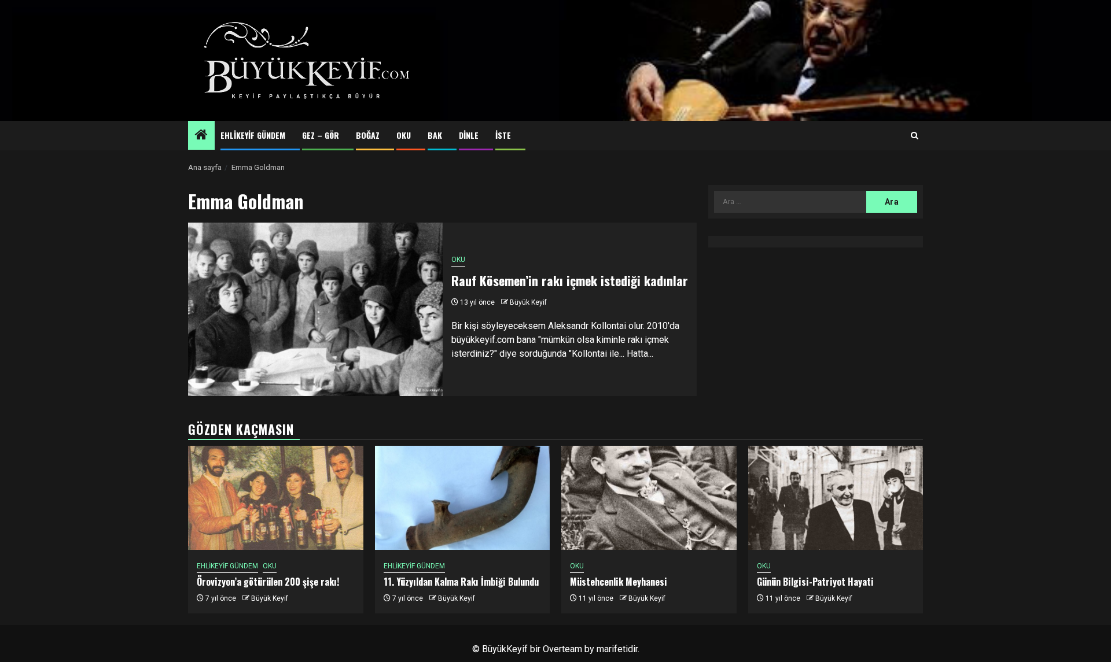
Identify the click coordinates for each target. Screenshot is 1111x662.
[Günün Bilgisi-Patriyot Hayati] (836, 498)
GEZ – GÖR (320, 135)
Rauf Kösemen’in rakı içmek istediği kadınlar (569, 280)
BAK (435, 135)
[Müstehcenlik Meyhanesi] (649, 498)
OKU (403, 135)
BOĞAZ (368, 135)
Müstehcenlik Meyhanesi (618, 582)
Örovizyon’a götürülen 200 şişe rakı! (268, 582)
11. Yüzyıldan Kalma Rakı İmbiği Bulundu (461, 582)
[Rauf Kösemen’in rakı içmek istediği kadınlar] (315, 309)
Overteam (562, 648)
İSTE (503, 135)
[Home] (201, 136)
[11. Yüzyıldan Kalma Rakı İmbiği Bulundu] (462, 498)
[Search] (914, 136)
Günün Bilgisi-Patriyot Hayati (815, 582)
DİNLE (469, 135)
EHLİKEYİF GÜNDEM (252, 135)
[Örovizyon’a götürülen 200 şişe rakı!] (275, 498)
